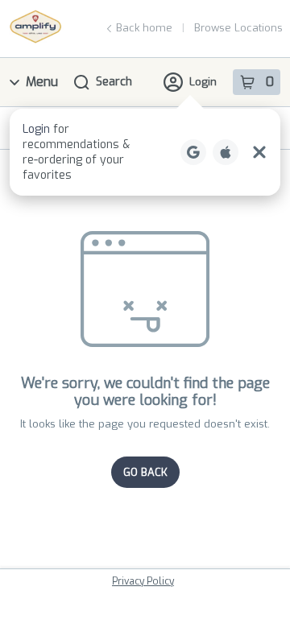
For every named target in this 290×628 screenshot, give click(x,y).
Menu (42, 81)
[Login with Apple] (225, 152)
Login (203, 82)
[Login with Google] (193, 152)
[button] (145, 152)
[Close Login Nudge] (259, 152)
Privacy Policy (143, 581)
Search (114, 81)
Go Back (145, 472)
